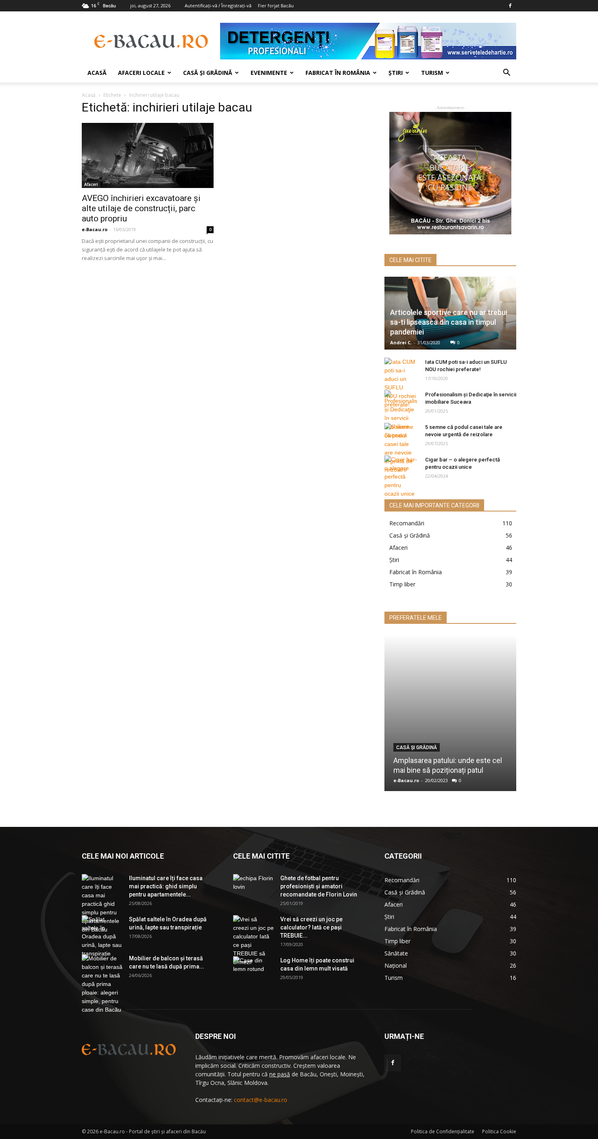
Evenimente (269, 73)
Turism (432, 73)
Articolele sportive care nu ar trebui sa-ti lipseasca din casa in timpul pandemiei (448, 322)
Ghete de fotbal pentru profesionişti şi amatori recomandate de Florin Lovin (318, 886)
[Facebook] (510, 5)
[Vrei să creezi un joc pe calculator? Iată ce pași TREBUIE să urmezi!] (253, 940)
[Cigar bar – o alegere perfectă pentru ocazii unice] (400, 476)
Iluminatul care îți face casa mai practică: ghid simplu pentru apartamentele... (166, 886)
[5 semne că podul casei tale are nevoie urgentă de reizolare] (400, 448)
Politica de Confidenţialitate (442, 1131)
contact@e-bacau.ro (260, 1100)
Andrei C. (401, 342)
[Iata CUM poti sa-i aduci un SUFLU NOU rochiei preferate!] (400, 383)
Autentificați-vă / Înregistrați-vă (218, 5)
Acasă (97, 73)
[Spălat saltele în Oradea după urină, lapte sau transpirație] (102, 936)
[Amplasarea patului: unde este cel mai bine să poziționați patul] (450, 712)
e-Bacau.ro (94, 229)
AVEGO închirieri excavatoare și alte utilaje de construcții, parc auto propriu (141, 208)
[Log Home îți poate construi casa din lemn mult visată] (253, 970)
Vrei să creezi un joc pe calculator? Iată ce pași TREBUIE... (311, 927)
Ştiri (395, 73)
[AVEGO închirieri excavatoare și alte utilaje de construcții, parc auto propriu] (148, 155)
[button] (506, 73)
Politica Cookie (499, 1131)
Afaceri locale (141, 73)
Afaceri (91, 184)
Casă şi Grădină (207, 73)
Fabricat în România (338, 73)
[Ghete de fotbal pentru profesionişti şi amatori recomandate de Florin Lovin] (253, 888)
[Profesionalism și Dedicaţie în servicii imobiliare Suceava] (400, 414)
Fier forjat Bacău (276, 5)
